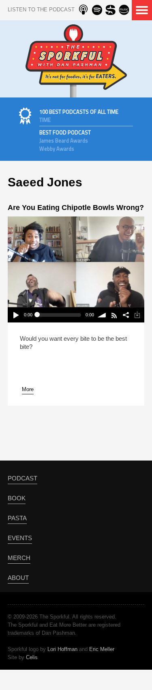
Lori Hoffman (62, 649)
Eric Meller (101, 649)
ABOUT (18, 577)
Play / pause (16, 315)
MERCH (19, 557)
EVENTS (20, 537)
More (28, 389)
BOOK (17, 498)
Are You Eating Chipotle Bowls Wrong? (76, 207)
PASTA (17, 518)
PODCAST (22, 478)
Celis (32, 657)
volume (102, 315)
